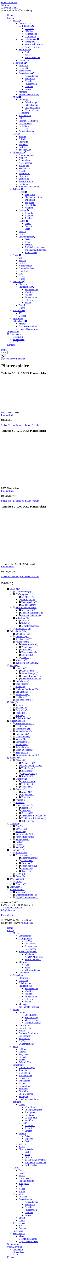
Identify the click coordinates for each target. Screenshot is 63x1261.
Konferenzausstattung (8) (27, 755)
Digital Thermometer (28, 329)
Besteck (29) (21, 789)
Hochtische (24, 113)
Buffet (22, 263)
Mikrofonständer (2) (30, 626)
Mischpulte (30, 41)
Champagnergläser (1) (31, 765)
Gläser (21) (21, 760)
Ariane (28, 223)
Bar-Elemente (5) (24, 692)
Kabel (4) (25, 623)
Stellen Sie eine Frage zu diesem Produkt (20, 425)
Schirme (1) (21, 705)
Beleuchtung (19, 62)
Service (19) (21, 829)
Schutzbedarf (19, 321)
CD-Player (30, 31)
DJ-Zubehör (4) (28, 605)
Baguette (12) (27, 794)
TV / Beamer (19, 310)
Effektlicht (23, 65)
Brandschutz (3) (23, 742)
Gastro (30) (15, 823)
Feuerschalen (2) (29, 652)
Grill (21, 273)
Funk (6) (25, 620)
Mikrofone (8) (22, 618)
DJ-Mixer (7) (27, 597)
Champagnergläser (33, 197)
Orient (22, 308)
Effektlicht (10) (23, 634)
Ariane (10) (26, 792)
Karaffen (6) (27, 776)
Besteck (22, 221)
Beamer (22, 316)
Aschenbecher (25, 163)
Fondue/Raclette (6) (25, 836)
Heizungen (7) (22, 734)
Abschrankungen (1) (24, 723)
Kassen (22, 171)
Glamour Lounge (33, 110)
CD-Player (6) (28, 599)
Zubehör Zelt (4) (23, 718)
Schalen (28, 218)
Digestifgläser (31, 205)
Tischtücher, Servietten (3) (33, 815)
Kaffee (22, 234)
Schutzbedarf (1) (17, 889)
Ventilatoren (24, 168)
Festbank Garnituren (28, 120)
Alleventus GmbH (9, 7)
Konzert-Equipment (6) (26, 607)
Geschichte (18, 337)
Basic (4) (25, 797)
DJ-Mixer (29, 28)
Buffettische (24, 126)
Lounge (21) (21, 668)
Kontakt (11, 345)
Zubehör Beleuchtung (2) (27, 663)
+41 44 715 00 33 (13, 907)
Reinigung (23, 184)
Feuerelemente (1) (24, 641)
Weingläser (30, 194)
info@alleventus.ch (10, 910)
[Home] (5, 5)
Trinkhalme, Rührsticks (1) (33, 818)
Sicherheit (23, 176)
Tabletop (17, 189)
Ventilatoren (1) (23, 736)
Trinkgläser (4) (28, 768)
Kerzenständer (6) (29, 644)
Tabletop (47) (16, 757)
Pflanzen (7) (21, 852)
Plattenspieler (31, 34)
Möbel (16, 97)
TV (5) (19, 881)
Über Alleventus (14, 334)
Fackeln (28, 81)
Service (22, 260)
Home (10, 15)
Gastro (16, 255)
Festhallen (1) (22, 713)
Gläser (22, 192)
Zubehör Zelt (25, 149)
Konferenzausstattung (29, 186)
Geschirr (23, 210)
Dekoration (18, 281)
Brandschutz (24, 173)
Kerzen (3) (26, 657)
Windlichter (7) (28, 647)
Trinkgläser (30, 200)
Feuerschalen (31, 84)
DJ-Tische (23, 128)
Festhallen (23, 144)
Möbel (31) (15, 665)
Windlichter (30, 78)
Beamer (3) (21, 884)
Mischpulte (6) (28, 610)
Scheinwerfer (25, 70)
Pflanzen (23, 284)
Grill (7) (19, 842)
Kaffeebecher (31, 252)
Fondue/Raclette (26, 268)
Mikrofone (24, 49)
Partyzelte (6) (22, 710)
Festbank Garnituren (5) (27, 689)
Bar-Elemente (25, 123)
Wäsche (22, 231)
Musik (16, 20)
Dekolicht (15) (22, 636)
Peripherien (24, 60)
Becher (28, 239)
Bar (20, 258)
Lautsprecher (25, 23)
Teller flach (30, 213)
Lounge (22, 99)
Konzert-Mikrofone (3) (32, 612)
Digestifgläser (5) (29, 773)
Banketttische (25, 115)
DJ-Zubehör (30, 36)
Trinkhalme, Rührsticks (35, 250)
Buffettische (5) (23, 694)
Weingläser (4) (28, 763)
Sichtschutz (24, 178)
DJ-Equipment (25, 26)
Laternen (29, 86)
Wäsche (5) (21, 800)
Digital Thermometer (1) (27, 897)
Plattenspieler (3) (29, 602)
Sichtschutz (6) (22, 747)
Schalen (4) (26, 786)
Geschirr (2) (21, 779)
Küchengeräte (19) (24, 834)
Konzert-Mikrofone (34, 44)
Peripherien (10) (23, 628)
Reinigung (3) (22, 752)
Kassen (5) (20, 739)
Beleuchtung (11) (18, 631)
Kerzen (28, 89)
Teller (27, 242)
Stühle (22, 118)
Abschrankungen (27, 155)
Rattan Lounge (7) (29, 673)
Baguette (29, 226)
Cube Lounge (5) (29, 670)
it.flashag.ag (27, 923)
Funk (27, 52)
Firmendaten (18, 339)
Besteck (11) (27, 813)
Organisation (13, 331)
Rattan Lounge (31, 105)
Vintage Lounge (32, 107)
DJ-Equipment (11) (24, 594)
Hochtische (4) (22, 681)
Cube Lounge (31, 102)
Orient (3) (20, 876)
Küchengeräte (25, 265)
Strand (22, 305)
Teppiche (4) (21, 726)
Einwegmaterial (26, 236)
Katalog (10, 18)
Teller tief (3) (27, 784)
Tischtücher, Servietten (35, 247)
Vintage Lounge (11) (31, 676)
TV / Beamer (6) (17, 879)
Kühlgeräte (24, 271)
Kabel (27, 55)
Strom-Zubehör (26, 181)
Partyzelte (23, 142)
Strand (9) (20, 873)
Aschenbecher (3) (23, 731)
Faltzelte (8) (21, 707)
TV (20, 313)
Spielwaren (18, 318)
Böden (22, 147)
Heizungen (24, 165)
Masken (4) (21, 892)
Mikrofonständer (32, 57)
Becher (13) (26, 808)
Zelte (15, 134)
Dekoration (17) (17, 850)
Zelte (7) (14, 702)
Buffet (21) (21, 831)
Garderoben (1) (23, 728)
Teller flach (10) (28, 781)
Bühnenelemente (26, 131)
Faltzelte (23, 139)
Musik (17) (15, 589)
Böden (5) (20, 715)
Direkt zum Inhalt (9, 2)
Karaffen (29, 207)
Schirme (22, 136)
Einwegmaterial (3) (24, 805)
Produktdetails (7, 415)
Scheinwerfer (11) (24, 639)
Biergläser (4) (27, 771)
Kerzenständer (31, 76)
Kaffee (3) (20, 802)
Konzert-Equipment (28, 39)
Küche (22, 279)
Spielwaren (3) (16, 887)
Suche (4, 352)
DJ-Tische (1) (22, 697)
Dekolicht (23, 68)
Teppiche (23, 157)
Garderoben (24, 160)
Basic (27, 229)
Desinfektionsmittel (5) (26, 894)
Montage (23, 91)
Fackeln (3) (26, 649)
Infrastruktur (18, 152)
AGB (15, 342)
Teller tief (29, 215)
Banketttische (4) (23, 684)
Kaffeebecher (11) (29, 821)
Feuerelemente (25, 73)
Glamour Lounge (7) (31, 678)
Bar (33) (19, 826)
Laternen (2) (27, 655)
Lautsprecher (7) (23, 591)
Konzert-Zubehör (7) (31, 615)
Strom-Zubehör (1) (24, 750)
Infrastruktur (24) (17, 721)
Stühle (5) (20, 686)
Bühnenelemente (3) (25, 699)
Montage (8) (21, 660)
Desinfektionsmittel (28, 326)
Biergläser (29, 202)
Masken (22, 323)
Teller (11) (26, 810)
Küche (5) (20, 847)
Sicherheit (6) (22, 744)
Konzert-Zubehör (33, 47)
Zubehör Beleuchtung (29, 94)
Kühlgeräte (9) (22, 839)
